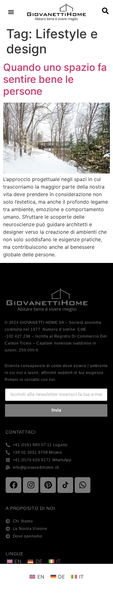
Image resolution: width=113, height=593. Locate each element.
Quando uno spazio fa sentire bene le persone (55, 79)
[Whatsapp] (82, 485)
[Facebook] (13, 485)
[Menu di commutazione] (11, 12)
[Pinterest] (48, 485)
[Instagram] (31, 485)
